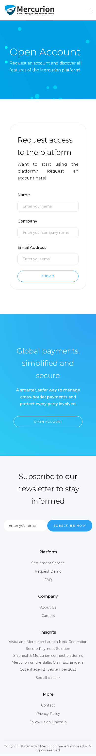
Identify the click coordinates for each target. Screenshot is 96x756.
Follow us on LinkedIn (48, 722)
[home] (29, 10)
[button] (88, 10)
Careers (48, 616)
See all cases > (48, 678)
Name (23, 195)
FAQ (48, 580)
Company (27, 221)
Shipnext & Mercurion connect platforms (48, 655)
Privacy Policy (48, 714)
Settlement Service (48, 563)
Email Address (32, 247)
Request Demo (48, 571)
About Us (48, 607)
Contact (48, 705)
